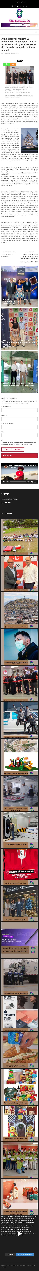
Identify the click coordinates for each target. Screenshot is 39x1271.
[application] (19, 473)
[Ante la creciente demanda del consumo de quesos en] (19, 1050)
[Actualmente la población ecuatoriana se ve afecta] (19, 647)
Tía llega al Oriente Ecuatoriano (7, 255)
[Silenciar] (32, 482)
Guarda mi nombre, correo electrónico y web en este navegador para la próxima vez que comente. (19, 443)
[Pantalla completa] (35, 482)
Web (3, 432)
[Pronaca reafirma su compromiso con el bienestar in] (19, 537)
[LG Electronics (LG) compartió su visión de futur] (19, 830)
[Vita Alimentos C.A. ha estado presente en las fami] (19, 793)
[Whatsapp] (6, 63)
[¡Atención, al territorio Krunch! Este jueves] (19, 867)
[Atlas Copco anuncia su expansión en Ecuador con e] (19, 720)
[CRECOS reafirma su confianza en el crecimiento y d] (19, 683)
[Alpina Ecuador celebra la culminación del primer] (19, 1160)
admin (3, 53)
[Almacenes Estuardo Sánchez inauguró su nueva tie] (19, 903)
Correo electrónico (7, 424)
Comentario (6, 407)
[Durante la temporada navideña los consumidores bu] (19, 1197)
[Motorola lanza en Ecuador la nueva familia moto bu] (19, 1013)
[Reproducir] (4, 482)
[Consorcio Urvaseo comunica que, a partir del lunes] (19, 977)
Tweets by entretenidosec (9, 499)
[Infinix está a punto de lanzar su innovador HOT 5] (19, 940)
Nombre (4, 415)
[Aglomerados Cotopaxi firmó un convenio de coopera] (19, 573)
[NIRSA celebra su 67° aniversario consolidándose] (19, 1233)
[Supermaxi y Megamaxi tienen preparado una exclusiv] (19, 1087)
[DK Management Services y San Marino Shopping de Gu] (19, 757)
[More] (13, 63)
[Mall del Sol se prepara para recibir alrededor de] (19, 1123)
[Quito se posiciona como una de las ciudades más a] (19, 610)
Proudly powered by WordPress (9, 1265)
